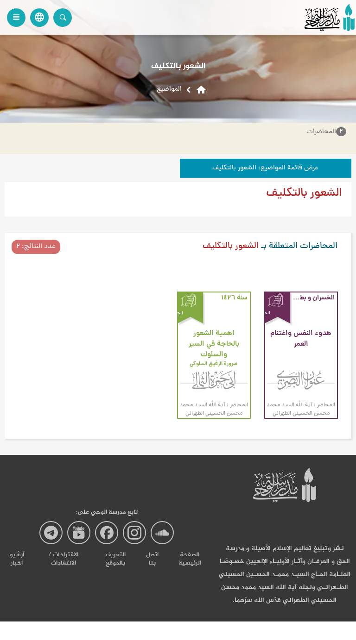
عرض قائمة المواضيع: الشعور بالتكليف (265, 168)
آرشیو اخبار (17, 559)
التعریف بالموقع (116, 559)
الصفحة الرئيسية (189, 559)
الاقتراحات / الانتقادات (63, 559)
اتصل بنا (152, 559)
